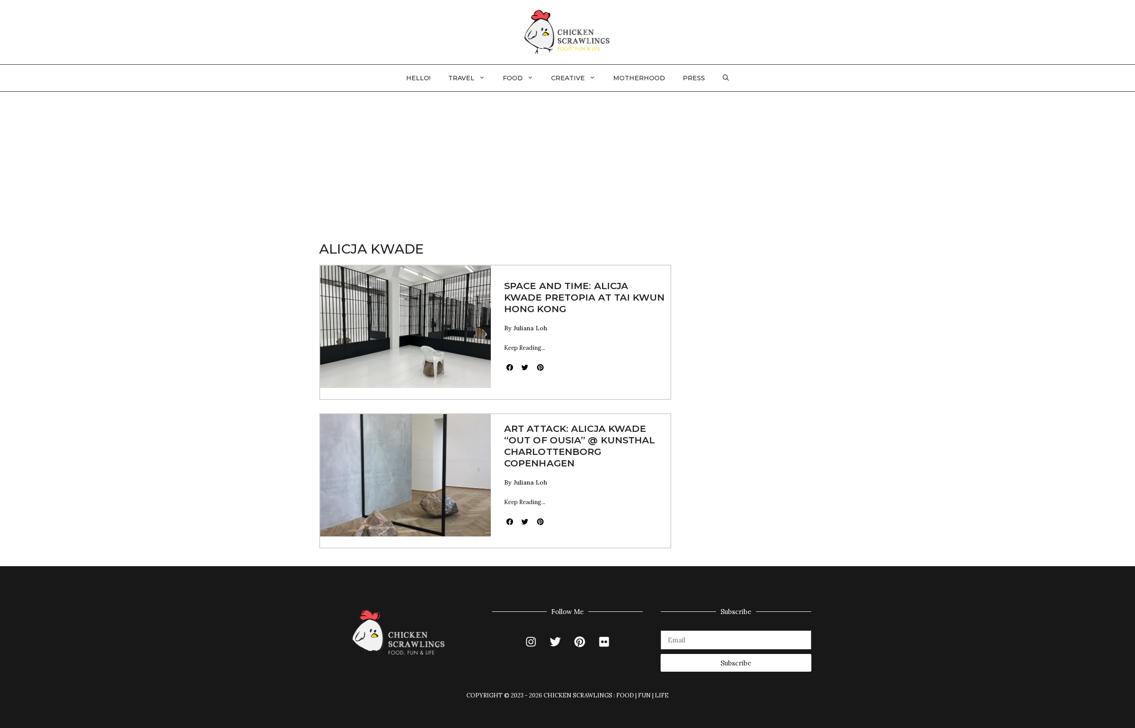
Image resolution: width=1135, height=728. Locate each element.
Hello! (418, 78)
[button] (726, 78)
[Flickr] (604, 641)
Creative (568, 78)
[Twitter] (555, 641)
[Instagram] (531, 641)
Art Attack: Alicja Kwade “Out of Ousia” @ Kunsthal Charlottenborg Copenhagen (579, 446)
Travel (461, 78)
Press (694, 78)
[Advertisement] (567, 158)
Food (513, 78)
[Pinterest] (580, 641)
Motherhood (639, 78)
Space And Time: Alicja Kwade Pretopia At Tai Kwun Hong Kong (584, 297)
